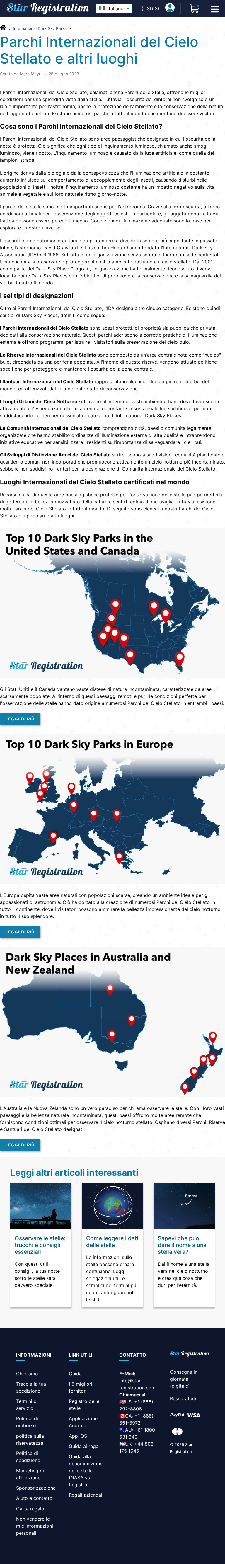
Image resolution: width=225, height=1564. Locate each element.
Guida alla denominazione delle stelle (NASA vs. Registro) (86, 1471)
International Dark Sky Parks (40, 28)
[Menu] (214, 8)
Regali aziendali (86, 1495)
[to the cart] (194, 8)
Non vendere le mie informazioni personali (34, 1526)
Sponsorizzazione (36, 1488)
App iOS (78, 1436)
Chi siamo (27, 1373)
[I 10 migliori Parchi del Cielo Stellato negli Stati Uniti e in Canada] (112, 676)
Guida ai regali (85, 1446)
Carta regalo (30, 1509)
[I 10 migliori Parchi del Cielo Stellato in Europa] (112, 882)
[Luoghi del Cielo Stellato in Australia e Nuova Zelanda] (112, 1095)
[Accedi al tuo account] (170, 8)
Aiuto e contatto (34, 1498)
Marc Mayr (30, 73)
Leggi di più (20, 718)
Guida (75, 1373)
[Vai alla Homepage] (3, 29)
